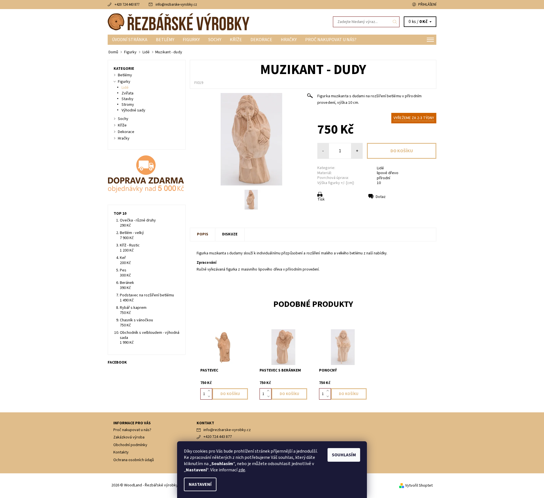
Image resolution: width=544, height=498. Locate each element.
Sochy (214, 40)
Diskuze (229, 234)
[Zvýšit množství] (210, 391)
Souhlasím (344, 455)
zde (241, 470)
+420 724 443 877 (126, 4)
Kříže (236, 40)
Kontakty (121, 452)
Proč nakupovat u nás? (330, 40)
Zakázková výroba (128, 437)
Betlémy (165, 40)
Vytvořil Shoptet (419, 485)
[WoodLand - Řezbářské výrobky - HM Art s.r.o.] (178, 21)
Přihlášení (427, 4)
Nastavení (200, 484)
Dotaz (381, 197)
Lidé (380, 168)
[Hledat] (395, 21)
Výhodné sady (133, 110)
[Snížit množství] (210, 397)
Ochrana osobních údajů (133, 460)
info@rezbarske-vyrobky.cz (176, 4)
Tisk (321, 199)
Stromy (128, 104)
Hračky (289, 40)
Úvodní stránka (129, 40)
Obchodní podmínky (130, 445)
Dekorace (261, 40)
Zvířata (127, 93)
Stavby (127, 99)
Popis (202, 234)
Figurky (191, 40)
